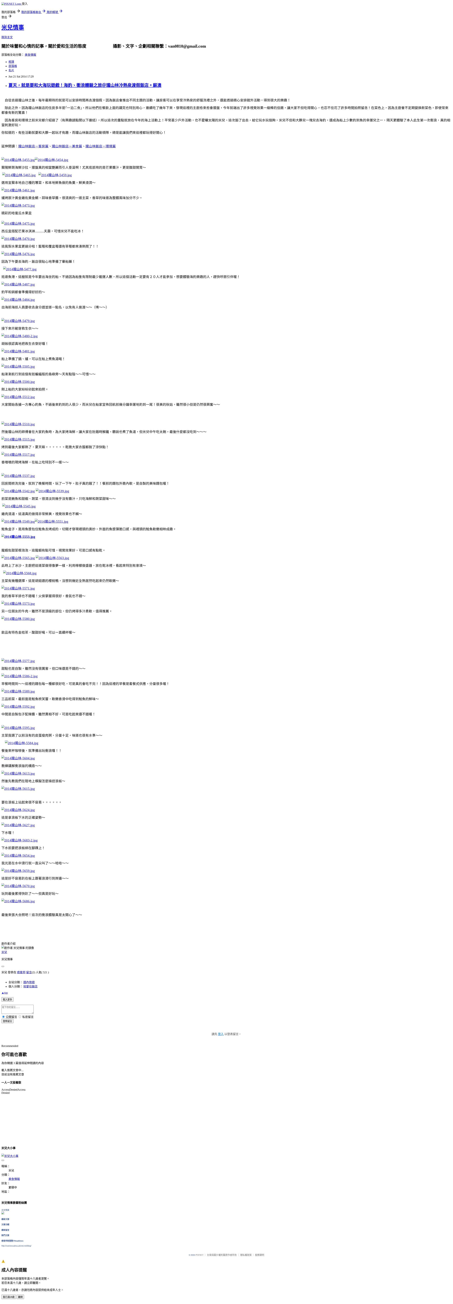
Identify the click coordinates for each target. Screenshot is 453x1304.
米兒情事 (12, 27)
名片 (11, 70)
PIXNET (199, 1255)
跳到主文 (7, 37)
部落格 (12, 66)
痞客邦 (21, 972)
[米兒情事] (2, 1213)
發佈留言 (7, 1021)
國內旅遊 (29, 982)
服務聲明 (259, 1255)
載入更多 (7, 999)
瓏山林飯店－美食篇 (67, 146)
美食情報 (30, 54)
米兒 (4, 952)
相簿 (11, 61)
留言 (29, 972)
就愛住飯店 (30, 986)
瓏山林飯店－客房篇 (33, 146)
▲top (4, 992)
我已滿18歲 (9, 1297)
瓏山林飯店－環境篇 (100, 146)
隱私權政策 (246, 1255)
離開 (20, 1297)
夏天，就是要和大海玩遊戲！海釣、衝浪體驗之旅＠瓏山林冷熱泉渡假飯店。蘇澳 (84, 85)
